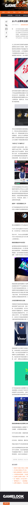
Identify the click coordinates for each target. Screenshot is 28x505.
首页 (3, 12)
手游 (14, 12)
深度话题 (10, 15)
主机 (19, 12)
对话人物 (17, 15)
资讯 (9, 12)
